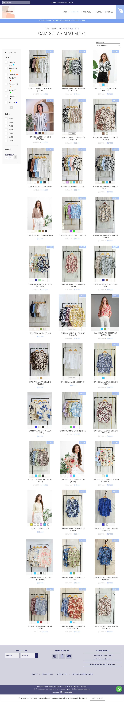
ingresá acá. (69, 689)
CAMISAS (55, 29)
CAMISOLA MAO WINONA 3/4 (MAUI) (73, 530)
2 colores (72, 133)
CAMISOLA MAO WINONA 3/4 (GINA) (40, 627)
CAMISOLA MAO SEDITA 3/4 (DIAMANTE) (105, 334)
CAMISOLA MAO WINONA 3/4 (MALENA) (106, 432)
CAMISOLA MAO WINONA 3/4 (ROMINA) (106, 530)
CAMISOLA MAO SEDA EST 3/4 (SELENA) (105, 236)
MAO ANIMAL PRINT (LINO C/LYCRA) (40, 383)
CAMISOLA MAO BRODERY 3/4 (73, 382)
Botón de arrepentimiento (82, 689)
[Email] (69, 656)
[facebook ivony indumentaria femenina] (62, 656)
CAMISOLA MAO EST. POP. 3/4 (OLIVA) (40, 90)
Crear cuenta (58, 2)
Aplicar (15, 157)
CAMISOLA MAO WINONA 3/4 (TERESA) (106, 383)
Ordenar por (100, 42)
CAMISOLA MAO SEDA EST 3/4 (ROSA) (73, 481)
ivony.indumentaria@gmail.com (102, 659)
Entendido (97, 698)
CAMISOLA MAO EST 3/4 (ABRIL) (73, 431)
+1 (43, 84)
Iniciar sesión (68, 2)
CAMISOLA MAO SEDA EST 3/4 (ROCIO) (105, 187)
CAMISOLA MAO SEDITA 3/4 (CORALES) (40, 578)
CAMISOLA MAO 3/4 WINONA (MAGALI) (106, 90)
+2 (106, 84)
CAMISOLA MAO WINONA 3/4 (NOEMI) (73, 285)
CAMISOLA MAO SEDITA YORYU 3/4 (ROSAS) (106, 481)
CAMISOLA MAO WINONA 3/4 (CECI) (40, 481)
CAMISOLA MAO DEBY (40, 529)
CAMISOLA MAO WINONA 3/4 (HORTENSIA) (73, 627)
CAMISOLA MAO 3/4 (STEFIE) (73, 186)
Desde (6, 154)
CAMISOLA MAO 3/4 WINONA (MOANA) (73, 334)
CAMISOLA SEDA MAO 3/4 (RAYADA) (40, 138)
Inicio (65, 12)
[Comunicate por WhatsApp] (119, 689)
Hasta (11, 154)
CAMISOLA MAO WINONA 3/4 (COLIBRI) (106, 627)
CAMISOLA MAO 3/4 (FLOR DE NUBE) (106, 285)
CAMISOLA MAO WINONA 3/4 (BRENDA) (106, 578)
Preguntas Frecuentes (104, 12)
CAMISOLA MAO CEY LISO (40, 333)
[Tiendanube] (62, 692)
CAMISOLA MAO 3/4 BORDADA (40, 235)
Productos (74, 12)
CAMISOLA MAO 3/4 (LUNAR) (40, 186)
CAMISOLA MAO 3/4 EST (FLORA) (73, 235)
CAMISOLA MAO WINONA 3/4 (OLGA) (73, 578)
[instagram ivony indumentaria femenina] (55, 656)
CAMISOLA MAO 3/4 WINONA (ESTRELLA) (73, 90)
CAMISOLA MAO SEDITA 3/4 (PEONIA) (40, 432)
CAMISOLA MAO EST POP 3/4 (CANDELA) (73, 139)
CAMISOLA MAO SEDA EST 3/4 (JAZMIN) (105, 139)
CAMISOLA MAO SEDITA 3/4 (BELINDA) (40, 285)
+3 (44, 329)
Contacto (87, 12)
